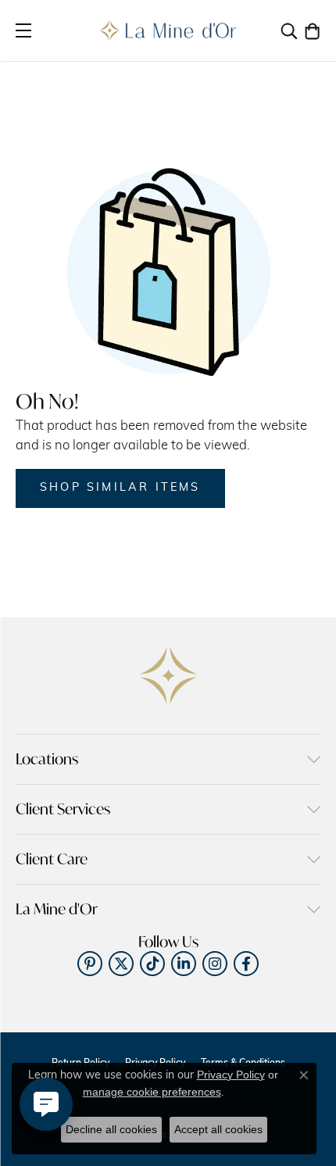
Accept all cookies (218, 1129)
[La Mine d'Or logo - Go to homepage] (168, 30)
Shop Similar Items (120, 488)
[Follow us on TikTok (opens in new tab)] (152, 963)
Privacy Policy (231, 1074)
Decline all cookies (111, 1129)
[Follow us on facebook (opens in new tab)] (246, 963)
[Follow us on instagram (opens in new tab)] (214, 963)
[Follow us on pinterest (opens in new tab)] (89, 963)
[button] (289, 30)
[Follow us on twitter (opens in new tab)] (121, 963)
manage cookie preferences (152, 1092)
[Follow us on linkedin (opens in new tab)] (183, 963)
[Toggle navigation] (23, 30)
